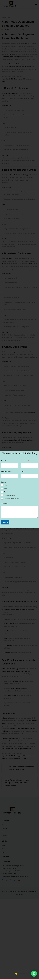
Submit (5, 522)
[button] (34, 974)
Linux (6, 485)
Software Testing (9, 495)
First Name (5, 461)
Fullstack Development (11, 498)
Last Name (25, 461)
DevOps (6, 492)
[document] (19, 489)
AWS (5, 488)
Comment (4, 503)
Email (23, 471)
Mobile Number (6, 471)
